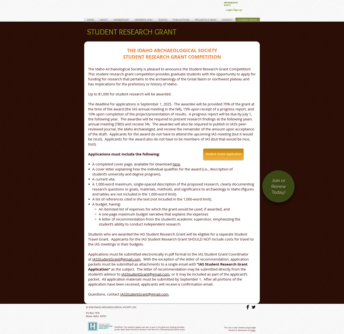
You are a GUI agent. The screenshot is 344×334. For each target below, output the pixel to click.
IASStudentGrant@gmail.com (145, 274)
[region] (278, 189)
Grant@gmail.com (126, 259)
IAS (95, 259)
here (253, 330)
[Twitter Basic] (253, 307)
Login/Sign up (234, 10)
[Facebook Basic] (247, 307)
